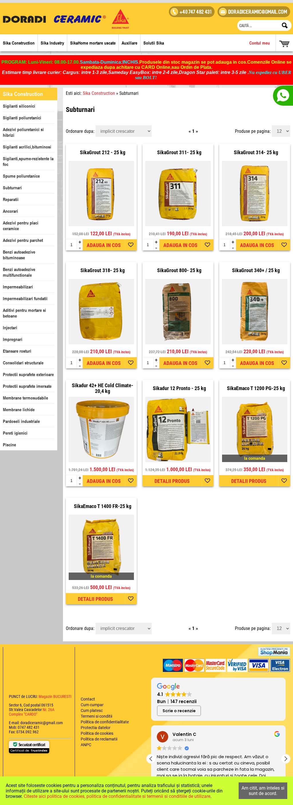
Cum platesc (92, 710)
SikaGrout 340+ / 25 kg (256, 270)
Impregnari (12, 339)
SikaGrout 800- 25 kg (179, 270)
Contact (88, 699)
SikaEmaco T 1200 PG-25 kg (256, 388)
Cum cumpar (92, 704)
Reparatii (11, 199)
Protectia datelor (95, 727)
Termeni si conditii (96, 716)
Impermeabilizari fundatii (25, 298)
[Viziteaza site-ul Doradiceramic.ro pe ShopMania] (274, 651)
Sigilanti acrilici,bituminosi (27, 147)
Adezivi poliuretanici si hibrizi (23, 132)
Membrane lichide (19, 409)
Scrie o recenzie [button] (179, 711)
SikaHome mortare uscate (93, 43)
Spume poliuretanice (21, 176)
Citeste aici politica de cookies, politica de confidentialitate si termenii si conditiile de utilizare (117, 796)
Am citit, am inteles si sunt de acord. (262, 790)
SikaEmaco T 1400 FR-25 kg (102, 506)
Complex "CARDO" (23, 714)
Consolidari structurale (23, 363)
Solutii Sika (153, 43)
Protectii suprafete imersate (27, 386)
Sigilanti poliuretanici (22, 118)
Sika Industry (52, 43)
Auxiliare (129, 43)
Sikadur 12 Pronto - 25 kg (179, 388)
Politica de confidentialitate (105, 722)
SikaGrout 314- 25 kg (256, 152)
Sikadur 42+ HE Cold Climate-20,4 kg (102, 388)
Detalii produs (172, 481)
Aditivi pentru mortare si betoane (24, 313)
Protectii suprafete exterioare (28, 374)
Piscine (9, 444)
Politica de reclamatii (99, 739)
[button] (285, 758)
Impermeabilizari (18, 287)
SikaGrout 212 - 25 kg (102, 152)
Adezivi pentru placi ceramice (20, 225)
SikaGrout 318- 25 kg (102, 270)
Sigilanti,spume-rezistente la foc (28, 161)
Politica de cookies (97, 733)
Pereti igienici (15, 433)
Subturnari (12, 187)
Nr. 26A (48, 709)
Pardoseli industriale (21, 421)
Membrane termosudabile (25, 398)
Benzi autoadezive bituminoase (19, 254)
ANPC (86, 744)
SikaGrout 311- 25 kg (179, 152)
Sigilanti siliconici (19, 106)
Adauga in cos (104, 245)
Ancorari (10, 211)
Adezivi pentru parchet (23, 240)
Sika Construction (19, 43)
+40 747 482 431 (196, 12)
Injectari (10, 327)
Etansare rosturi (17, 351)
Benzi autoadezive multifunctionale (19, 272)
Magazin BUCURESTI (55, 696)
